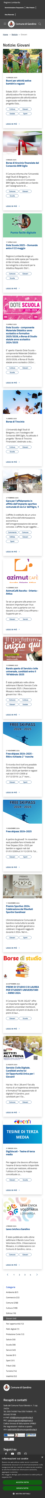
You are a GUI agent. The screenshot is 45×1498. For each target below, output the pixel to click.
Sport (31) (10, 1360)
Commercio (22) (12, 1297)
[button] (22, 1493)
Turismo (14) (11, 1370)
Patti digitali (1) (12, 1328)
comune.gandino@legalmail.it (20, 1420)
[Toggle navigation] (5, 23)
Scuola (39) (11, 1344)
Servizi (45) (11, 1349)
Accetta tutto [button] (22, 1482)
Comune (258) (12, 1302)
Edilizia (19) (11, 1313)
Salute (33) (10, 1339)
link (10, 1477)
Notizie (15, 34)
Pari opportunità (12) (15, 1323)
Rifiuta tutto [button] (22, 1488)
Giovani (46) (11, 1318)
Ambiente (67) (12, 1292)
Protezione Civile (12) (15, 1334)
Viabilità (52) (11, 1376)
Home (5, 34)
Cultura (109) (11, 1307)
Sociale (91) (11, 1355)
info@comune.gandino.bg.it (21, 1417)
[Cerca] (39, 23)
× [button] (42, 1457)
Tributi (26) (10, 1365)
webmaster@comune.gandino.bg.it (22, 1429)
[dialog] (22, 1476)
